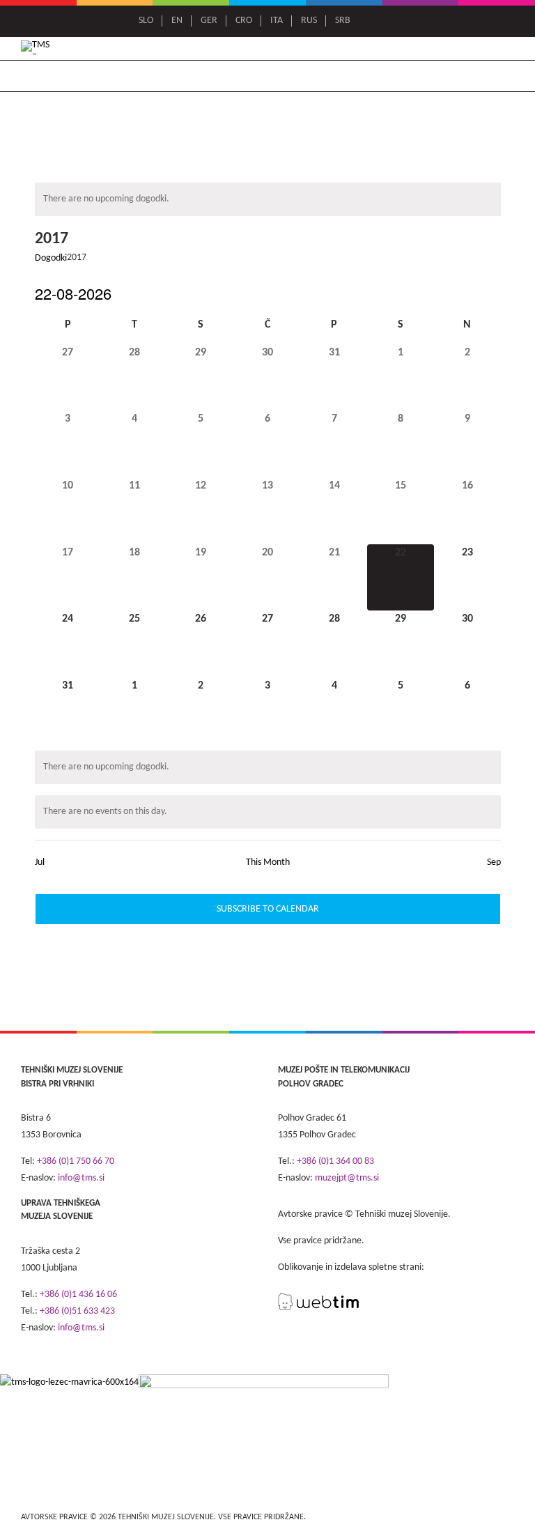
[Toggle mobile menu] (507, 48)
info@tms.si (81, 1178)
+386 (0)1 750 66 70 (75, 1161)
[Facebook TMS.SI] (378, 21)
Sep (494, 862)
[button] (322, 83)
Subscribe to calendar (268, 909)
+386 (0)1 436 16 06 (78, 1294)
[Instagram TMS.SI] (397, 21)
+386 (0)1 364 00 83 (335, 1161)
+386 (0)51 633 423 (77, 1311)
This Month (268, 862)
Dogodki (51, 258)
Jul (40, 862)
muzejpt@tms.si (347, 1178)
